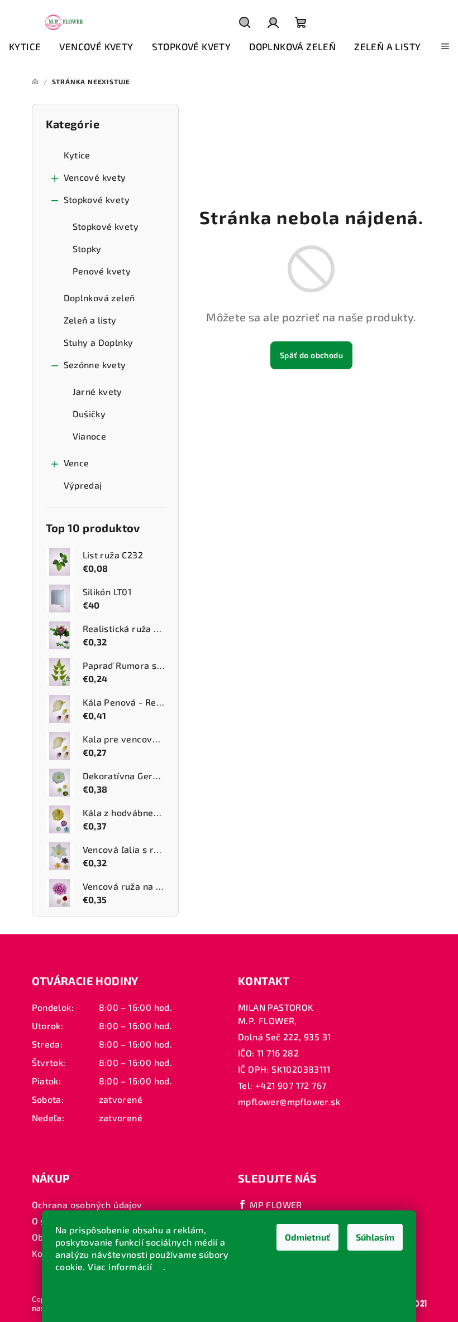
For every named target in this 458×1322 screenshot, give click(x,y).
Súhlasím (375, 1237)
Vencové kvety (95, 177)
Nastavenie (89, 1295)
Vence (76, 462)
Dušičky (89, 413)
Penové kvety (102, 271)
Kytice (77, 154)
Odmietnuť (307, 1237)
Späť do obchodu (311, 355)
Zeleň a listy (90, 320)
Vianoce (90, 436)
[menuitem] (25, 46)
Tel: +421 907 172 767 (282, 1085)
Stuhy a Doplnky (98, 342)
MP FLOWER (274, 1204)
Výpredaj (83, 485)
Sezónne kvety (95, 364)
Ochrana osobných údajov (87, 1204)
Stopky (87, 248)
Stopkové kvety (97, 199)
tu (159, 1266)
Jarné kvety (97, 391)
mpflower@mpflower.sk (289, 1101)
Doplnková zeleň (99, 297)
